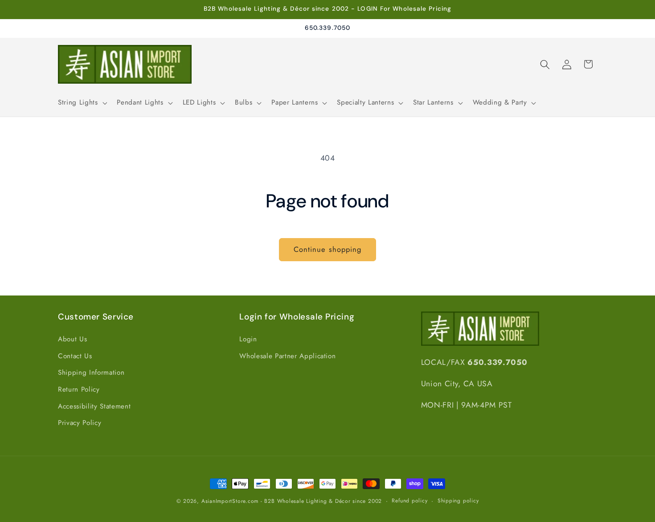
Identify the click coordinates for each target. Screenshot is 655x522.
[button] (81, 103)
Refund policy (409, 501)
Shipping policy (458, 501)
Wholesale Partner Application (287, 356)
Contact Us (75, 356)
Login (248, 339)
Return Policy (79, 389)
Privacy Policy (79, 423)
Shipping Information (91, 372)
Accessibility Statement (94, 406)
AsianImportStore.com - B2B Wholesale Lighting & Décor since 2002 (291, 501)
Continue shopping (328, 249)
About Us (72, 339)
